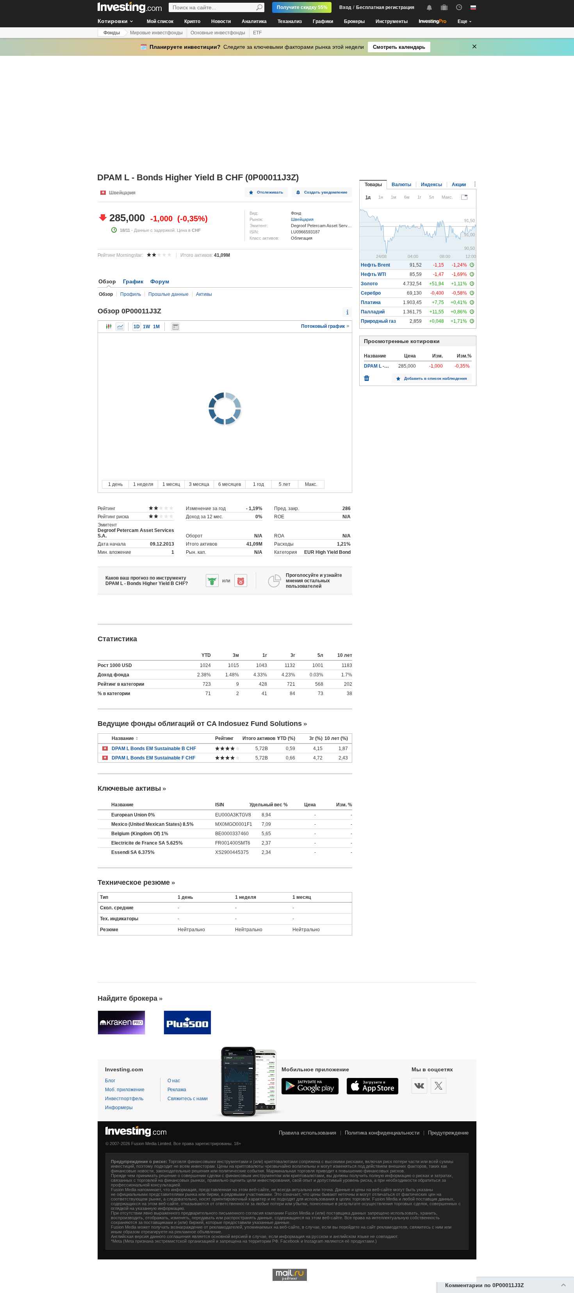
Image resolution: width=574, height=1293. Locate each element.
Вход (345, 7)
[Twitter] (438, 1086)
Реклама (177, 1089)
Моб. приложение (124, 1089)
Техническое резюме (134, 882)
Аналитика (254, 21)
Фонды (111, 33)
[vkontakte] (419, 1086)
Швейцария (302, 219)
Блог (110, 1080)
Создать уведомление (326, 192)
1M (156, 326)
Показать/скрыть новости (175, 326)
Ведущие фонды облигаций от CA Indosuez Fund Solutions (200, 723)
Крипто (192, 21)
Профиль (130, 294)
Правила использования (307, 1133)
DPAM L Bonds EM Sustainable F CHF (153, 758)
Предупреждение (448, 1133)
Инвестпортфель (124, 1098)
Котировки (113, 21)
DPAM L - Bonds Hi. (385, 366)
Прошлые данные (168, 294)
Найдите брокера (127, 998)
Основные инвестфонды (218, 33)
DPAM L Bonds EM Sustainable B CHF (154, 748)
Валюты (401, 184)
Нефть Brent (375, 265)
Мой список (160, 21)
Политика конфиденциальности (382, 1133)
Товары (373, 184)
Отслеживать (270, 192)
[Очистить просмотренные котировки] (366, 376)
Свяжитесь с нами (188, 1098)
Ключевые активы (129, 788)
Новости (221, 21)
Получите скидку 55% (302, 7)
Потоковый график (323, 326)
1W (146, 326)
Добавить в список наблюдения (435, 378)
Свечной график (109, 326)
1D (137, 326)
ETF (257, 33)
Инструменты (392, 21)
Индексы (431, 184)
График (133, 281)
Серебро (371, 293)
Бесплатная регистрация (385, 7)
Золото (369, 283)
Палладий (373, 312)
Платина (371, 302)
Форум (159, 281)
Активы (204, 294)
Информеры (119, 1107)
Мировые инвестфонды (156, 33)
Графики (323, 21)
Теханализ (290, 21)
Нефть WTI (373, 274)
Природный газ (378, 321)
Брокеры (354, 21)
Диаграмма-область (120, 326)
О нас (174, 1080)
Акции (459, 184)
